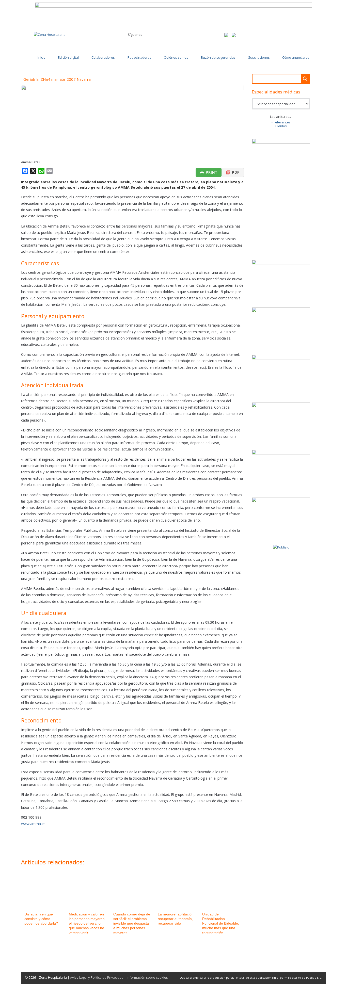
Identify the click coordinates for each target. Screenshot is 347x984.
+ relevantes (281, 122)
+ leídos (281, 126)
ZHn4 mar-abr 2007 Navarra (66, 79)
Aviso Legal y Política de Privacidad (96, 977)
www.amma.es (33, 823)
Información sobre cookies (147, 977)
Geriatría (31, 79)
